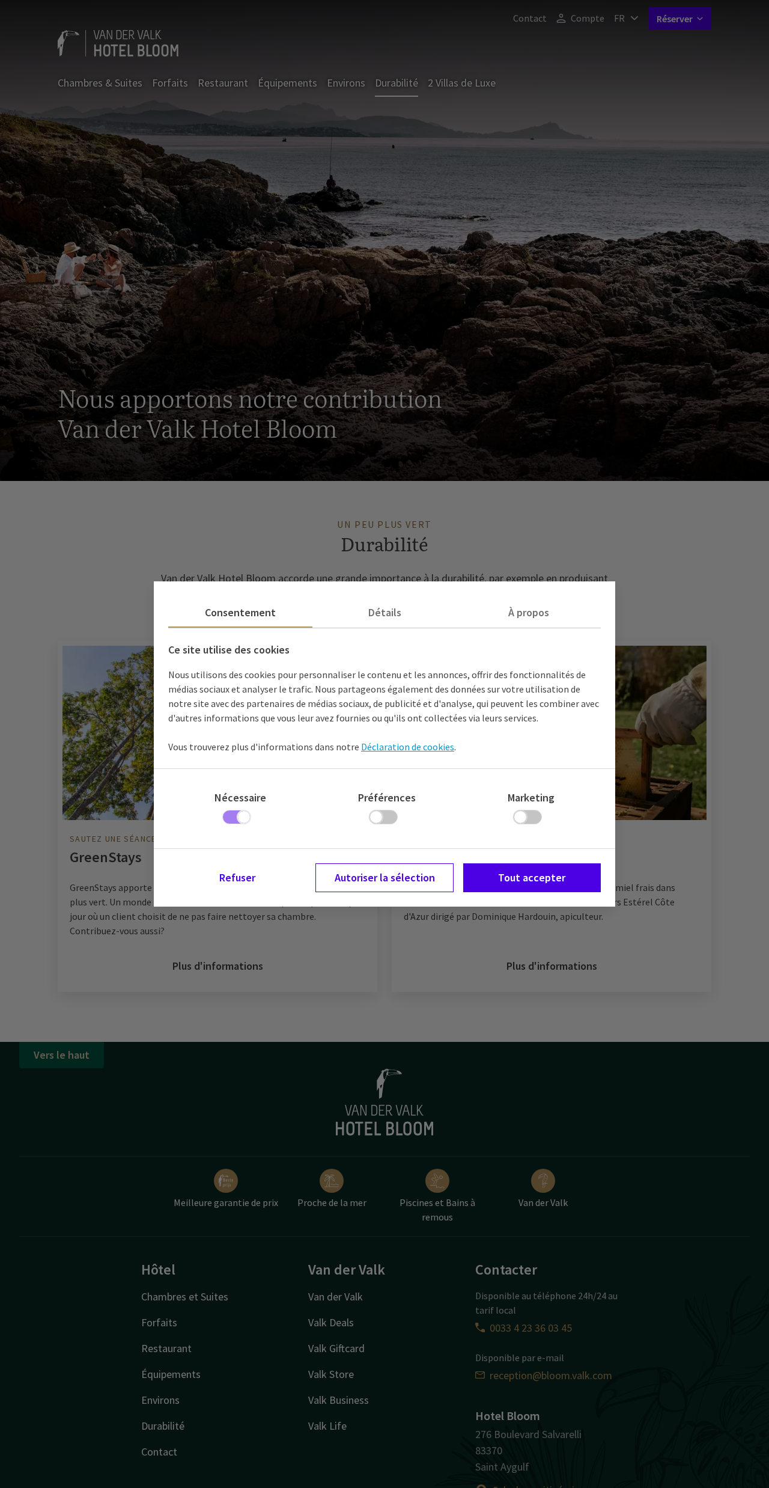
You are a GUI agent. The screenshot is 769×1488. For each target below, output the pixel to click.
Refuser (237, 877)
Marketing (531, 797)
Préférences (387, 797)
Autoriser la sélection (385, 877)
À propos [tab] (528, 612)
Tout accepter (531, 877)
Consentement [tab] (240, 612)
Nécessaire (240, 797)
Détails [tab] (384, 612)
